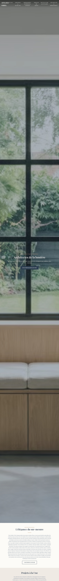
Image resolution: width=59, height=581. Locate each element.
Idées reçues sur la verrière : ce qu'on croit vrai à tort (19, 555)
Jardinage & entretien (18, 4)
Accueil (11, 2)
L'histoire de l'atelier (29, 562)
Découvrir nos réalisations (29, 267)
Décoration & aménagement (54, 4)
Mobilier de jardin (36, 4)
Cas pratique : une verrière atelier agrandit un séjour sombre (38, 552)
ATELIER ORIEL (5, 4)
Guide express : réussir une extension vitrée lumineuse (24, 579)
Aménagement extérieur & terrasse (27, 4)
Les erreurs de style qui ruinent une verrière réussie (31, 557)
